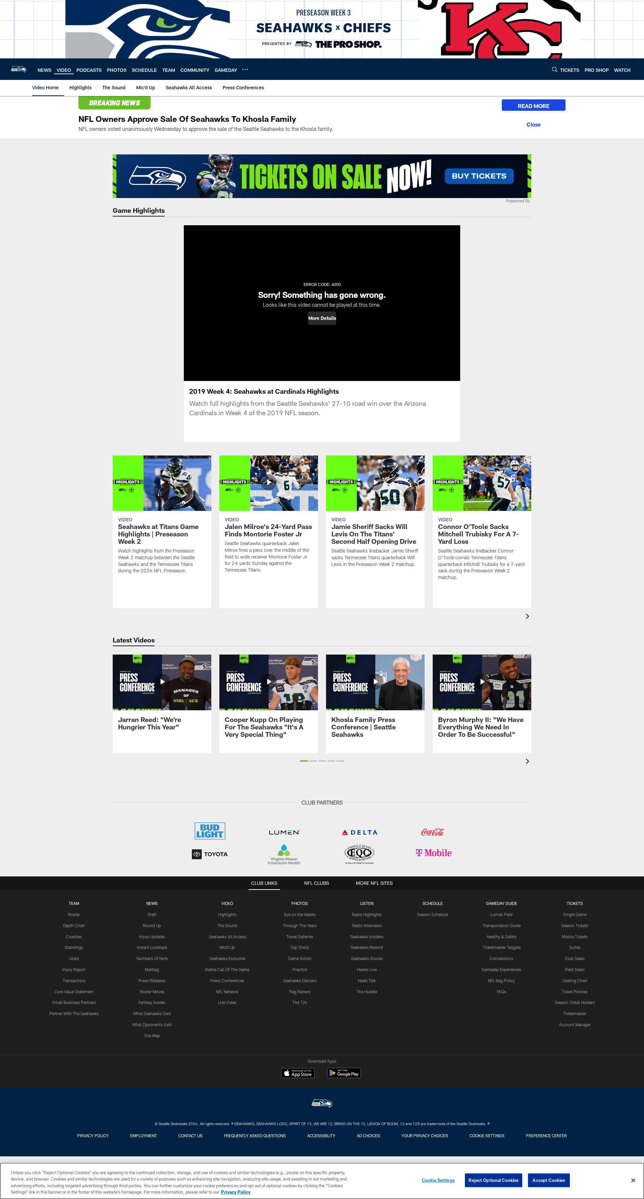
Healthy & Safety (502, 936)
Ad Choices (368, 1135)
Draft (152, 914)
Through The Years (300, 925)
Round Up (152, 925)
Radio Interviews (367, 925)
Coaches (74, 936)
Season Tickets (574, 925)
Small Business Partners (74, 1002)
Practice (299, 969)
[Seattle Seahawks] (322, 1104)
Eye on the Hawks (300, 914)
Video (227, 903)
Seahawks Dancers (300, 980)
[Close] (534, 123)
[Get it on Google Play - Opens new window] (344, 1076)
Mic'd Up (227, 947)
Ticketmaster (574, 1013)
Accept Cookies (549, 1180)
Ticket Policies (575, 991)
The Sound (227, 925)
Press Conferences (227, 980)
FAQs (501, 991)
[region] (322, 1181)
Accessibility (321, 1135)
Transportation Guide (502, 925)
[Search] (554, 69)
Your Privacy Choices (424, 1135)
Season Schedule (432, 914)
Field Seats (575, 969)
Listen (366, 903)
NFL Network (227, 991)
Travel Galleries (299, 936)
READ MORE (533, 106)
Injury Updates (152, 936)
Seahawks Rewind (367, 947)
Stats (74, 958)
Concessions (501, 958)
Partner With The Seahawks (74, 1013)
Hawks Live (367, 969)
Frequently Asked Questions (255, 1135)
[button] (322, 318)
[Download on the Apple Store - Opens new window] (298, 1074)
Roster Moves (152, 991)
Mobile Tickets (575, 936)
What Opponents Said (152, 1024)
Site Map (152, 1035)
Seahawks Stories (367, 958)
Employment (143, 1135)
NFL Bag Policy (501, 980)
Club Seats (575, 958)
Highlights (227, 914)
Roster (74, 914)
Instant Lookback (152, 947)
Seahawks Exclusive (227, 958)
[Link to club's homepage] (19, 69)
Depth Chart (74, 925)
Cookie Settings (487, 1135)
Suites (575, 947)
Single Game (574, 914)
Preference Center (546, 1135)
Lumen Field (502, 914)
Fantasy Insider (152, 1002)
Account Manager (575, 1024)
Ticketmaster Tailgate (502, 947)
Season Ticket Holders (575, 1002)
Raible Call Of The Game (227, 969)
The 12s (299, 1002)
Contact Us (190, 1135)
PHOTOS (299, 903)
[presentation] (528, 617)
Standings (74, 947)
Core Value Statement (74, 991)
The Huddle (367, 991)
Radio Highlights (367, 914)
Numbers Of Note (152, 958)
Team (74, 903)
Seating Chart (574, 980)
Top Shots (299, 947)
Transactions (74, 980)
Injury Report (74, 969)
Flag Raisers (300, 991)
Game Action (300, 958)
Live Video (227, 1002)
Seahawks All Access (227, 936)
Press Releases (152, 980)
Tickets (575, 903)
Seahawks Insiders (366, 936)
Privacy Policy (93, 1135)
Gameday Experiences (501, 969)
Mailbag (152, 969)
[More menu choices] (245, 69)
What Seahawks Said (152, 1013)
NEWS (152, 903)
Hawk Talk (367, 980)
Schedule (433, 903)
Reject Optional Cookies (494, 1180)
